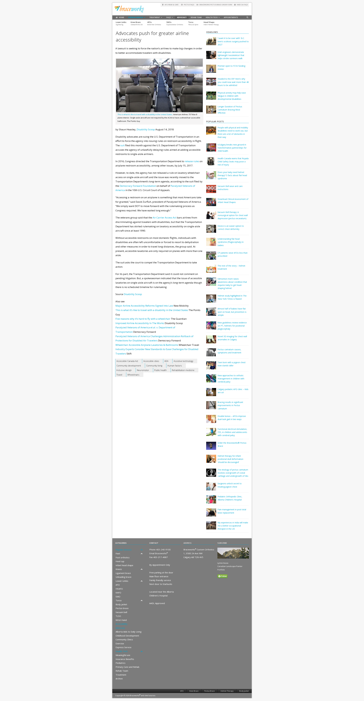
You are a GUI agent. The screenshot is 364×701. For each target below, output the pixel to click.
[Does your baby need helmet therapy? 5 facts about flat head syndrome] (211, 177)
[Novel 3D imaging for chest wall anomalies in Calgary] (211, 341)
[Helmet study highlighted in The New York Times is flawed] (211, 300)
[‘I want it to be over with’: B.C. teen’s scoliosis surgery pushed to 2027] (211, 43)
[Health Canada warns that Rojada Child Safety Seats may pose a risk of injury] (211, 163)
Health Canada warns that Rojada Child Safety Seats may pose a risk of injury (233, 161)
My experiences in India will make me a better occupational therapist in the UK (233, 525)
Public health (160, 370)
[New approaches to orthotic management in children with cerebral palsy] (211, 380)
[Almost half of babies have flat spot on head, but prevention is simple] (211, 313)
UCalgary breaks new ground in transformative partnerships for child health (232, 147)
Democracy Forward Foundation (138, 185)
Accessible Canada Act (127, 361)
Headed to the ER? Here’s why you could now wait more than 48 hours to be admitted (233, 81)
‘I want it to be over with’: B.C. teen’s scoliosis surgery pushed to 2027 (233, 41)
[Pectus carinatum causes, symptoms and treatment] (211, 354)
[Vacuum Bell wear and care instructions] (211, 191)
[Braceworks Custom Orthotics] (182, 9)
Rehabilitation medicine (183, 370)
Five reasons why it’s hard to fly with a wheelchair (142, 318)
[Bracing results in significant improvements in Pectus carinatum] (211, 407)
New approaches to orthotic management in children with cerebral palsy (231, 378)
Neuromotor (143, 370)
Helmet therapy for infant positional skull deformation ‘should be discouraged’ (230, 459)
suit (122, 145)
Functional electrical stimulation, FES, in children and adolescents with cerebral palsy (232, 432)
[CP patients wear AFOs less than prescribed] (211, 257)
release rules (192, 161)
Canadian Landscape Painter (229, 566)
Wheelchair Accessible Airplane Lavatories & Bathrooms (146, 345)
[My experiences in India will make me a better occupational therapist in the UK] (211, 527)
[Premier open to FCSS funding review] (211, 70)
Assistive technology (183, 361)
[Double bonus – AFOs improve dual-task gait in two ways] (211, 421)
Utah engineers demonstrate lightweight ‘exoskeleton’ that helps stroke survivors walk (231, 55)
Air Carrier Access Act (164, 217)
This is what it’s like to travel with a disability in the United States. (145, 114)
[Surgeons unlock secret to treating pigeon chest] (211, 488)
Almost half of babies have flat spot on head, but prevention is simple (232, 311)
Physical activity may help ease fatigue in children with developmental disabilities (232, 95)
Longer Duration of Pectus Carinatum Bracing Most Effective (230, 109)
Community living (154, 365)
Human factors (174, 365)
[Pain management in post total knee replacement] (211, 514)
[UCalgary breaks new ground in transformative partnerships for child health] (211, 149)
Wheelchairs (133, 374)
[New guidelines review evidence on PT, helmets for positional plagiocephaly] (211, 327)
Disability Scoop (146, 129)
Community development (128, 365)
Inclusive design (124, 370)
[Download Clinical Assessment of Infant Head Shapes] (211, 204)
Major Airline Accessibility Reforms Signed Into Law (144, 305)
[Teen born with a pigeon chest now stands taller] (211, 367)
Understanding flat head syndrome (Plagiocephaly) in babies (231, 242)
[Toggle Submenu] (142, 550)
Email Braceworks (158, 553)
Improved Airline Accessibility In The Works (139, 323)
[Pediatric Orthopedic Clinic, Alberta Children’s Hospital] (211, 501)
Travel (119, 374)
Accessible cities (151, 361)
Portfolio (221, 569)
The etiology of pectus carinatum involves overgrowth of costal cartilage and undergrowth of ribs (233, 472)
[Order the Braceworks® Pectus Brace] (211, 447)
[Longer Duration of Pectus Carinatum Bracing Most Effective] (211, 111)
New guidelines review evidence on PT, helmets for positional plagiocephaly (232, 325)
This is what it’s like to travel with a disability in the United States (151, 310)
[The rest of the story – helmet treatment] (211, 270)
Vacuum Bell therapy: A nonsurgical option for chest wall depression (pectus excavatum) (233, 215)
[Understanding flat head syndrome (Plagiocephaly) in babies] (211, 243)
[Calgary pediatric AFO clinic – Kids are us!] (211, 394)
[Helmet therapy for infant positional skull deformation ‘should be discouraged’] (211, 460)
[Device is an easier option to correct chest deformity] (211, 230)
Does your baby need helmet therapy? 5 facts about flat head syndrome (232, 175)
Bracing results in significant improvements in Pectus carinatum (230, 405)
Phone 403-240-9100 (160, 549)
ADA (166, 361)
